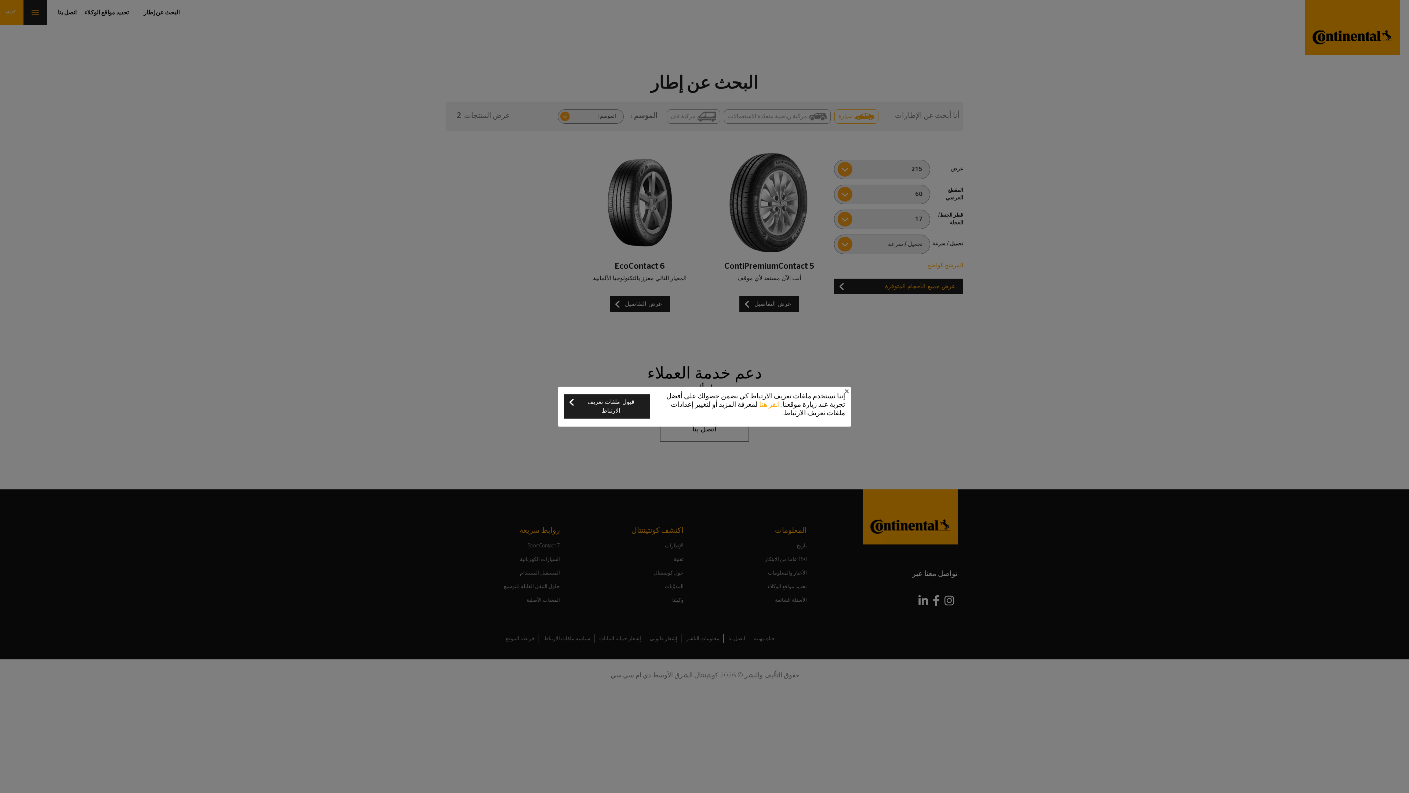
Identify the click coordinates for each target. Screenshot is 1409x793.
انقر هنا (769, 404)
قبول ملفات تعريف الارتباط (610, 406)
